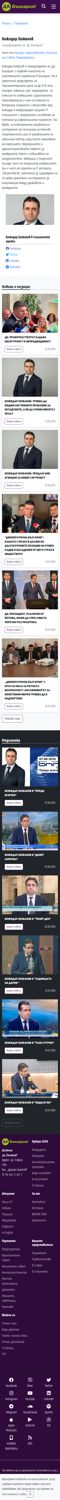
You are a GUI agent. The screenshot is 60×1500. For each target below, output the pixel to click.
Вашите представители (42, 1243)
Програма (38, 1156)
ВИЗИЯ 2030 (39, 1214)
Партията (21, 23)
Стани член (9, 1323)
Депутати (8, 1290)
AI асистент (40, 1179)
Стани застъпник (13, 1342)
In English (7, 1233)
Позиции (7, 1214)
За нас (36, 1194)
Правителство (41, 1259)
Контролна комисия (14, 1272)
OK (30, 1494)
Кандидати (39, 1150)
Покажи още (12, 719)
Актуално (8, 1194)
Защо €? (7, 1202)
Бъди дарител (10, 1330)
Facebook (15, 249)
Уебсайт (14, 267)
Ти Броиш (38, 1185)
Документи (39, 1220)
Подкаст (7, 1226)
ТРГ (4, 1354)
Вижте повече (14, 349)
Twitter (13, 255)
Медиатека (11, 740)
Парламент (39, 1253)
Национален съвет (13, 1266)
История (37, 1208)
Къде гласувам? (41, 1173)
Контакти (38, 1202)
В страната (40, 1272)
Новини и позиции (16, 286)
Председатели (25, 58)
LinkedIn (14, 261)
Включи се (8, 1315)
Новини (6, 1208)
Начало (6, 23)
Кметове (7, 1307)
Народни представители (29, 53)
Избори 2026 (40, 1141)
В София (37, 1265)
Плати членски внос (14, 1336)
